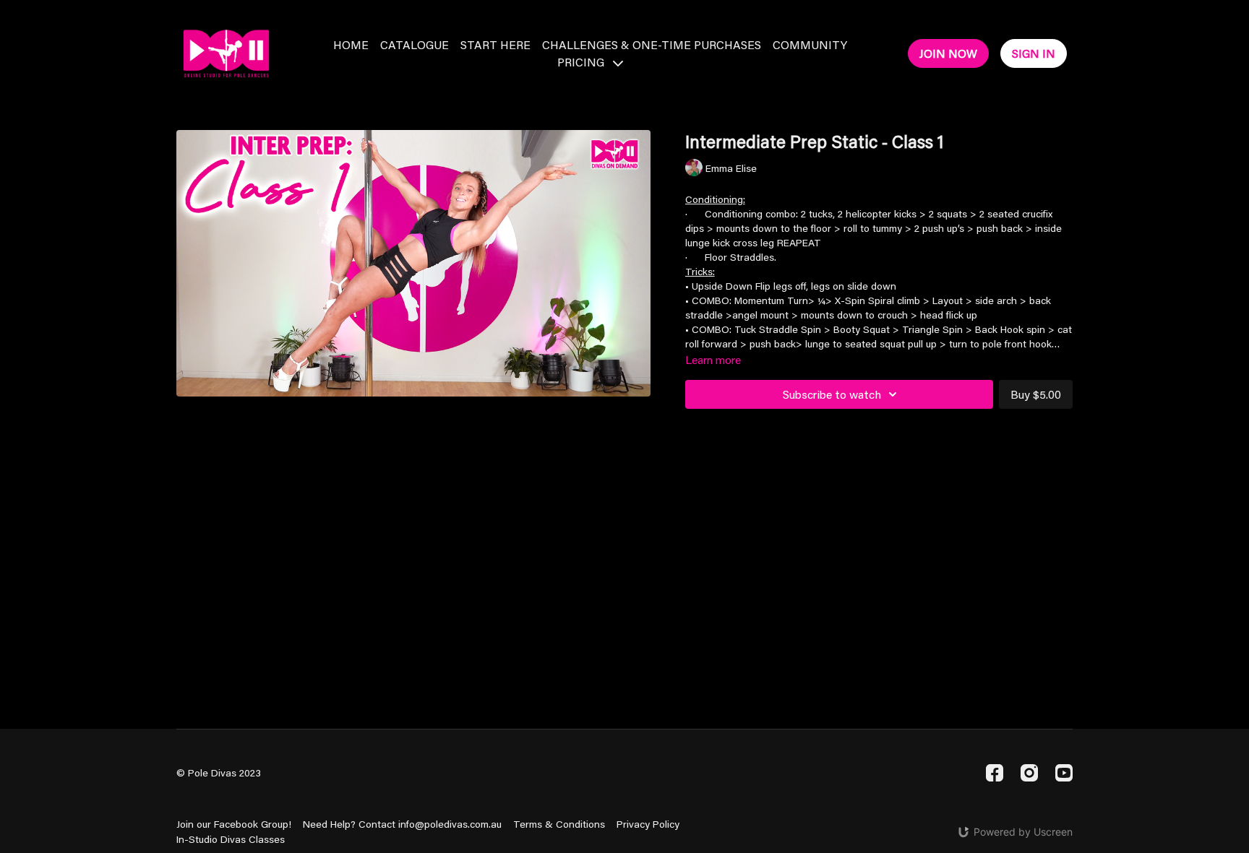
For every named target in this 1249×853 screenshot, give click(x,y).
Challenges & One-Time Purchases (651, 44)
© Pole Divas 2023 (218, 773)
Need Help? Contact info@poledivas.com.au (402, 824)
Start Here (495, 44)
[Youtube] (1064, 772)
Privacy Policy (648, 824)
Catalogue (414, 44)
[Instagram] (1029, 772)
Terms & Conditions (559, 824)
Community (810, 44)
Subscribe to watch (832, 394)
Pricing (582, 61)
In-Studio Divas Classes (230, 839)
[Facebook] (994, 772)
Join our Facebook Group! (233, 824)
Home (351, 44)
